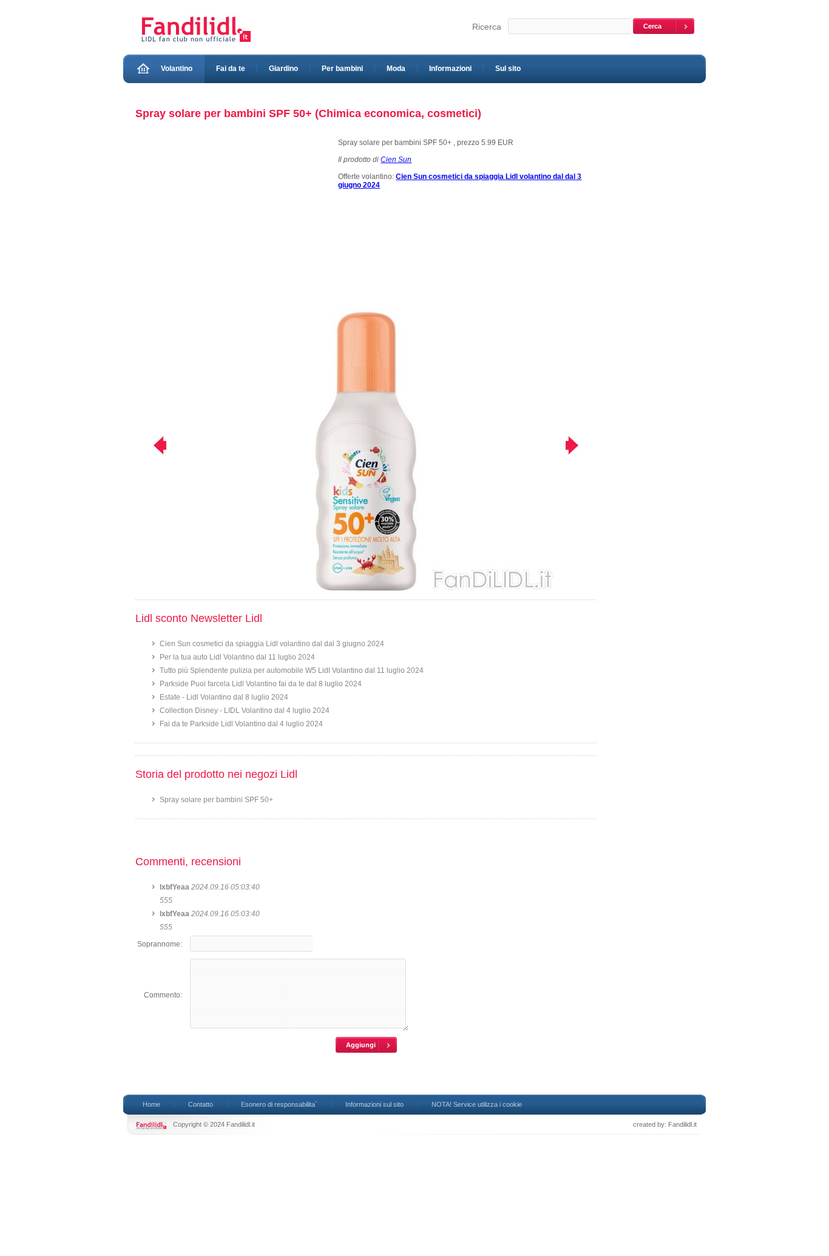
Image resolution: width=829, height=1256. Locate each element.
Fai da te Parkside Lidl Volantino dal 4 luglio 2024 (241, 724)
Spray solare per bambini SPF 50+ (216, 799)
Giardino (283, 68)
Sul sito (508, 68)
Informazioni (450, 68)
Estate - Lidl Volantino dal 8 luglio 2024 (224, 697)
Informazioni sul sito (374, 1104)
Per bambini (342, 68)
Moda (396, 68)
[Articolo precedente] (152, 445)
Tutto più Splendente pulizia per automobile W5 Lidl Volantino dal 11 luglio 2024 (292, 670)
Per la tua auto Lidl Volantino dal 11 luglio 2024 (237, 657)
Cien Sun (396, 159)
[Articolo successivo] (580, 445)
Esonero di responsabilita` (279, 1104)
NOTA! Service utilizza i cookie (476, 1104)
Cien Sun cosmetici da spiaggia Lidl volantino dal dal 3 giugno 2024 (272, 644)
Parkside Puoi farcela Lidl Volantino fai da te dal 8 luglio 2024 (261, 684)
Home (151, 1104)
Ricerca (486, 27)
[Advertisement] (231, 223)
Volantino (176, 68)
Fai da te (230, 68)
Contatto (200, 1104)
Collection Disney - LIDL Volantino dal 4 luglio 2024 (245, 710)
